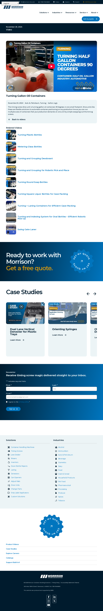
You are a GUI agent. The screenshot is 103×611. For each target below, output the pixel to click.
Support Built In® (13, 562)
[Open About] (97, 12)
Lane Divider (15, 455)
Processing (62, 489)
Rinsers (14, 458)
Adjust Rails (15, 481)
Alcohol (61, 447)
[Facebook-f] (49, 597)
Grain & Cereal (63, 474)
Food (60, 470)
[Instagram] (49, 601)
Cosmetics (62, 462)
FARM (51, 590)
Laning (13, 470)
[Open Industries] (61, 12)
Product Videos (12, 544)
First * (9, 385)
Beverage (62, 459)
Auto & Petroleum (65, 455)
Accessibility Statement (67, 582)
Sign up (12, 409)
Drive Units (15, 485)
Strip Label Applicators (20, 493)
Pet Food (62, 481)
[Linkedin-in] (54, 597)
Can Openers (16, 477)
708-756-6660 (56, 586)
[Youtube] (49, 605)
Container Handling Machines (22, 447)
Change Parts (16, 489)
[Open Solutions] (48, 12)
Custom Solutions (18, 497)
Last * (55, 385)
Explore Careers (12, 553)
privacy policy (24, 402)
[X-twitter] (54, 601)
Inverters (14, 462)
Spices (60, 497)
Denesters (15, 474)
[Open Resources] (75, 12)
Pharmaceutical (64, 485)
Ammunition (63, 451)
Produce (61, 493)
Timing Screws (16, 451)
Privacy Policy (56, 582)
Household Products (66, 478)
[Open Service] (87, 12)
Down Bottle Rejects (19, 466)
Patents (77, 582)
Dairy (60, 466)
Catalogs (9, 558)
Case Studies (11, 549)
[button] (88, 294)
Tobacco (61, 501)
